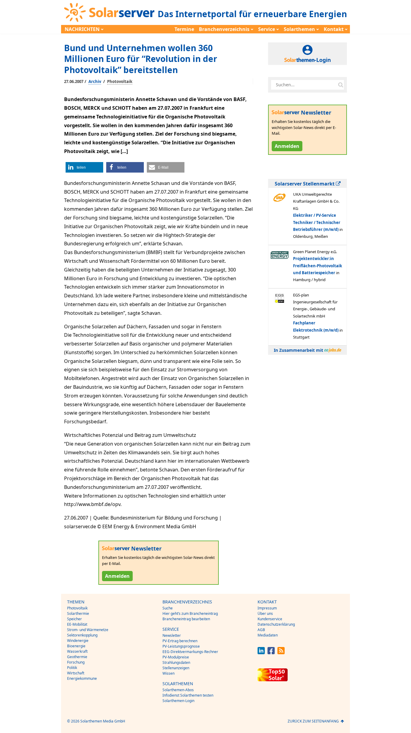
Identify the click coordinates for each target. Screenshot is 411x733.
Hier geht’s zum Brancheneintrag (190, 613)
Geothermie (77, 656)
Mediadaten (268, 635)
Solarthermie (78, 613)
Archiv (94, 81)
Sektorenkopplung (82, 635)
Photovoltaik (119, 81)
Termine (184, 29)
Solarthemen (299, 29)
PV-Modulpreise (175, 657)
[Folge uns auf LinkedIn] (261, 652)
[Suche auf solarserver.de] (340, 84)
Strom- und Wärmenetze (87, 629)
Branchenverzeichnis (224, 29)
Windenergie (77, 640)
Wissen (168, 673)
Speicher (74, 618)
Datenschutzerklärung (276, 624)
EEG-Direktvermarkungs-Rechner (190, 651)
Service (266, 29)
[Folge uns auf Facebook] (271, 652)
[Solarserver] (109, 12)
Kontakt (334, 29)
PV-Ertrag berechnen (179, 640)
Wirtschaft (75, 673)
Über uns (265, 613)
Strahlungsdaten (176, 662)
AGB (261, 629)
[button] (84, 167)
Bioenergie (76, 646)
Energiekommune (82, 678)
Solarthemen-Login (178, 700)
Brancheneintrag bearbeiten (186, 618)
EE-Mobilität (77, 624)
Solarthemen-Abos (178, 689)
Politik (72, 667)
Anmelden (117, 576)
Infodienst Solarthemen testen (187, 695)
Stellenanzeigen (175, 667)
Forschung (76, 662)
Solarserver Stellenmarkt (305, 183)
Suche (167, 608)
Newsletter (171, 635)
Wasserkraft (77, 651)
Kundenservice (270, 618)
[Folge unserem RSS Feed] (281, 652)
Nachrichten (82, 29)
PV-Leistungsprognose (181, 646)
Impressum (267, 608)
